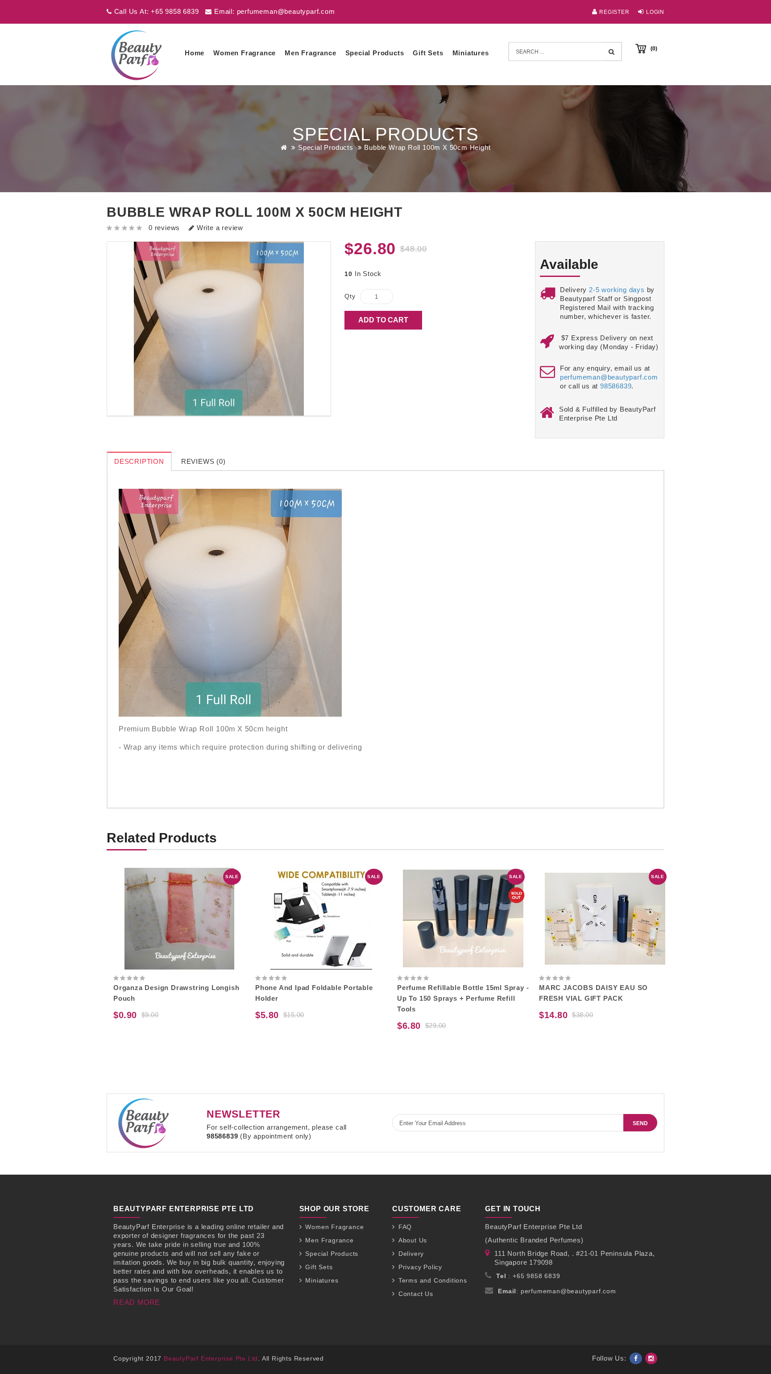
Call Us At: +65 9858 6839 (155, 11)
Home (194, 53)
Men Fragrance (310, 53)
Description (139, 461)
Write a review (219, 227)
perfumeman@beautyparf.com (609, 377)
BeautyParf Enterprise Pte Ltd (211, 1358)
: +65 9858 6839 (528, 1275)
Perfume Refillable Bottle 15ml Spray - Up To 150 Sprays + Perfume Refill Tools (329, 998)
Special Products (374, 53)
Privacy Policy (420, 1267)
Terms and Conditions (432, 1280)
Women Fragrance (244, 53)
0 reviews (164, 227)
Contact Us (415, 1293)
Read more (136, 1302)
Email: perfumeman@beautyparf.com (273, 11)
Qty (349, 296)
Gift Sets (428, 53)
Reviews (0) (203, 461)
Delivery (411, 1253)
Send (640, 1123)
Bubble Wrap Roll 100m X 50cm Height (427, 147)
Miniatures (470, 53)
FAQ (405, 1226)
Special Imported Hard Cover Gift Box (612, 987)
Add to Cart (383, 320)
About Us (412, 1240)
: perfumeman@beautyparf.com (557, 1291)
